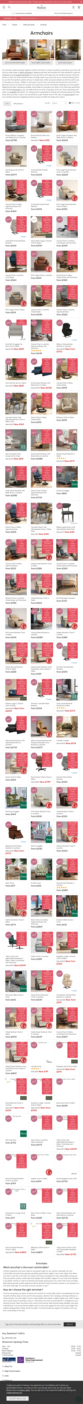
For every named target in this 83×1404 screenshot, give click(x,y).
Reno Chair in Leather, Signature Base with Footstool (39, 922)
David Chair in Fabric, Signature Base (13, 528)
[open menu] (3, 7)
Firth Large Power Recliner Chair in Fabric (66, 205)
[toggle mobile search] (9, 7)
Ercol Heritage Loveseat (66, 598)
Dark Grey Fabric (41, 534)
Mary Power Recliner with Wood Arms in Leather (66, 1214)
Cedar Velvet (47, 531)
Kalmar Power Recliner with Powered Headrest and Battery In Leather (41, 742)
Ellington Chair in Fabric (65, 417)
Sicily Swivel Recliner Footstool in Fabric (64, 704)
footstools (16, 90)
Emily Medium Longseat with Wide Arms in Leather (16, 136)
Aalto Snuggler (37, 846)
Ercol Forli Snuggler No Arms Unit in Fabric (14, 345)
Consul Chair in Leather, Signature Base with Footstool (40, 346)
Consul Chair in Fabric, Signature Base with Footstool (14, 206)
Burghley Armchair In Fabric (67, 1066)
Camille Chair (36, 1066)
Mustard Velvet (35, 528)
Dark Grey (72, 528)
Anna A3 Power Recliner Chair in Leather (15, 1180)
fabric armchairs (26, 72)
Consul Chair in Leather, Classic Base (40, 311)
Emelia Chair (36, 883)
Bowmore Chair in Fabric (66, 1103)
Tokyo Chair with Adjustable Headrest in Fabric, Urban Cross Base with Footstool (15, 959)
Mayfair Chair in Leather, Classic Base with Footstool (16, 599)
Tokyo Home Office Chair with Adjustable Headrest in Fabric (66, 1249)
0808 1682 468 (10, 1338)
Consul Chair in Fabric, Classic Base (65, 384)
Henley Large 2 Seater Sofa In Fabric (14, 704)
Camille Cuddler (63, 740)
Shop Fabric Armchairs (41, 63)
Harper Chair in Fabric (39, 1179)
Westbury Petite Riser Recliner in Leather (14, 847)
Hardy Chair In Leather (39, 956)
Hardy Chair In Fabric (13, 777)
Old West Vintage (61, 528)
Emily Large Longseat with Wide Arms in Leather (67, 136)
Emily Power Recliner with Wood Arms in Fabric (40, 384)
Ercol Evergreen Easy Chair (67, 1179)
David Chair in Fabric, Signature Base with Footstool (39, 493)
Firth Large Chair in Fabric (15, 310)
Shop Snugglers (65, 63)
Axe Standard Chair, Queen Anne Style (13, 455)
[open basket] (79, 7)
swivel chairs (68, 95)
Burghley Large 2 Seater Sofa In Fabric (66, 957)
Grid (72, 103)
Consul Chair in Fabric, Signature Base (14, 565)
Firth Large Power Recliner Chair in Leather (66, 171)
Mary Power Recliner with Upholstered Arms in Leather (15, 742)
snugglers (13, 92)
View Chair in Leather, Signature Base (39, 1141)
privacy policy (24, 1390)
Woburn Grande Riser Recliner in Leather (65, 345)
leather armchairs (23, 75)
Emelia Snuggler (63, 491)
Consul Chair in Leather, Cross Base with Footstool (66, 242)
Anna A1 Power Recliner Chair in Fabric (14, 1248)
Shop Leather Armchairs (15, 63)
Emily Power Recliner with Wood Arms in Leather (40, 455)
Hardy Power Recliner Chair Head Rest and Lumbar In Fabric (41, 669)
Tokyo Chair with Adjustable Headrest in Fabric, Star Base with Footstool (65, 1143)
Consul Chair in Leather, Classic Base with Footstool (67, 565)
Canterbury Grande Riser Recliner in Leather (66, 996)
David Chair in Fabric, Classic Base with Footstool (67, 276)
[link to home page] (41, 7)
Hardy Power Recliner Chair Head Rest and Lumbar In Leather (16, 1068)
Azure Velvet (35, 531)
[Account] (73, 7)
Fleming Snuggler (12, 811)
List (78, 103)
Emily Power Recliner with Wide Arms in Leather (15, 492)
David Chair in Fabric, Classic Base (39, 418)
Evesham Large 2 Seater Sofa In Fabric (40, 1104)
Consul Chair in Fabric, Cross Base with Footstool (66, 1033)
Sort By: (47, 103)
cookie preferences (14, 1393)
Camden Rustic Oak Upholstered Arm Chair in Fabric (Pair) (15, 419)
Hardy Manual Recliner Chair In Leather (39, 996)
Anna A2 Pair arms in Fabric (16, 383)
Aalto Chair (10, 883)
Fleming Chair (11, 1140)
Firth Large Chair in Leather (41, 275)
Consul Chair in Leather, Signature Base (66, 311)
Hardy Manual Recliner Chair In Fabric (14, 668)
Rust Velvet (47, 528)
